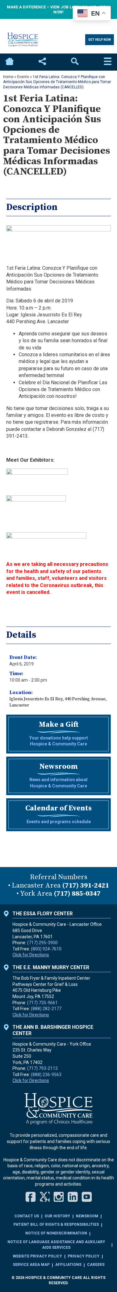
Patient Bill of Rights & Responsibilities (56, 1224)
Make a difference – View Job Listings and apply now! (58, 9)
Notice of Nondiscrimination (56, 1233)
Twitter (45, 1197)
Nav (107, 62)
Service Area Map (31, 1264)
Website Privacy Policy (37, 1256)
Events (23, 77)
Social (42, 62)
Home (9, 62)
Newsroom (87, 1216)
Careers (96, 1264)
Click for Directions (30, 954)
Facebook (31, 1197)
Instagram (59, 1197)
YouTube (87, 1197)
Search (75, 62)
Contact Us (26, 1216)
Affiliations (68, 1264)
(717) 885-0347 (77, 893)
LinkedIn (73, 1197)
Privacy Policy (84, 1256)
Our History (57, 1216)
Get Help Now (99, 39)
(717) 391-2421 (85, 885)
